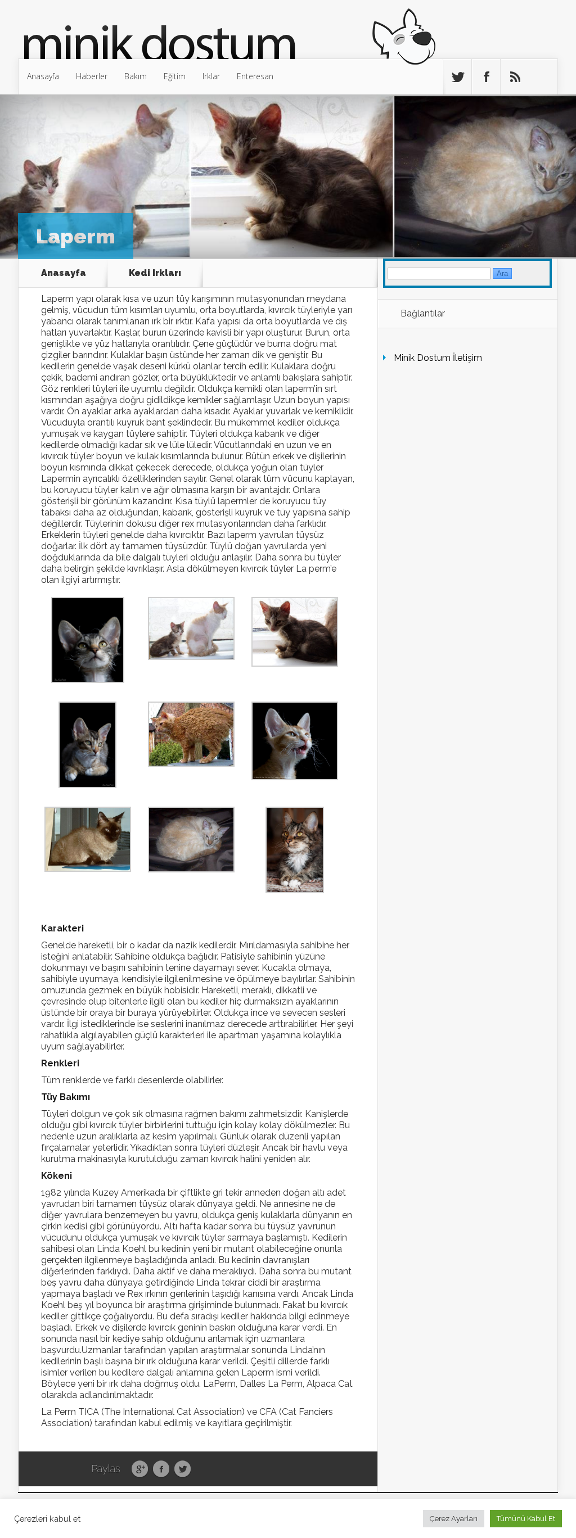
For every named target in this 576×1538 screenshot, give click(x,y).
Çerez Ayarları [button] (454, 1518)
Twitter (182, 1469)
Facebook (161, 1469)
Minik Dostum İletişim (438, 357)
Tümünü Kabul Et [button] (526, 1518)
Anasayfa (43, 76)
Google (139, 1469)
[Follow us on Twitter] (457, 77)
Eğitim (175, 76)
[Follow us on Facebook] (486, 77)
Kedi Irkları (155, 273)
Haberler (91, 76)
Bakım (135, 76)
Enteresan (255, 76)
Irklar (211, 76)
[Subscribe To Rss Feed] (515, 77)
